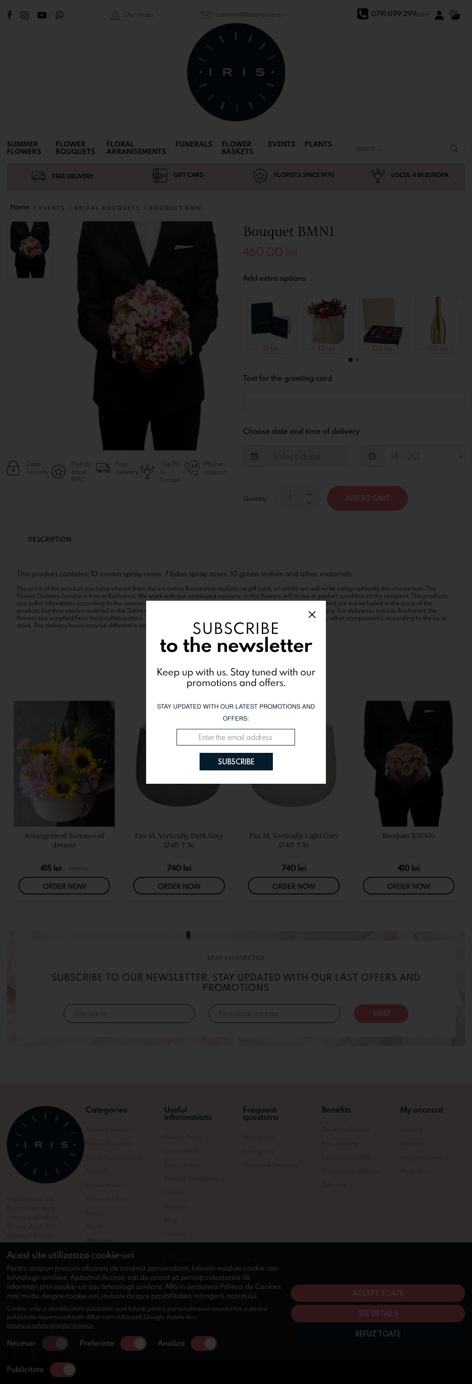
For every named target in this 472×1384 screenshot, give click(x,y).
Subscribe (236, 761)
